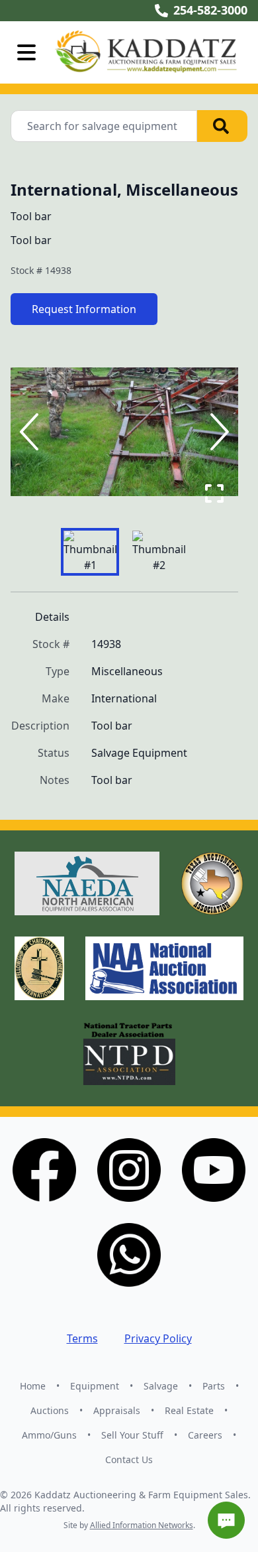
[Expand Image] (214, 493)
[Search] (222, 126)
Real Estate (189, 1410)
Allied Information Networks (141, 1525)
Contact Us (129, 1459)
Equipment (94, 1386)
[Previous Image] (32, 432)
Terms (82, 1338)
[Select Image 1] (90, 552)
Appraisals (116, 1410)
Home (33, 1386)
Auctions (49, 1410)
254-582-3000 (210, 10)
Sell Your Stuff (132, 1435)
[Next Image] (217, 432)
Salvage (161, 1386)
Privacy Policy (158, 1338)
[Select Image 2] (159, 552)
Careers (205, 1435)
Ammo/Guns (49, 1435)
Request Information (84, 309)
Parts (213, 1386)
